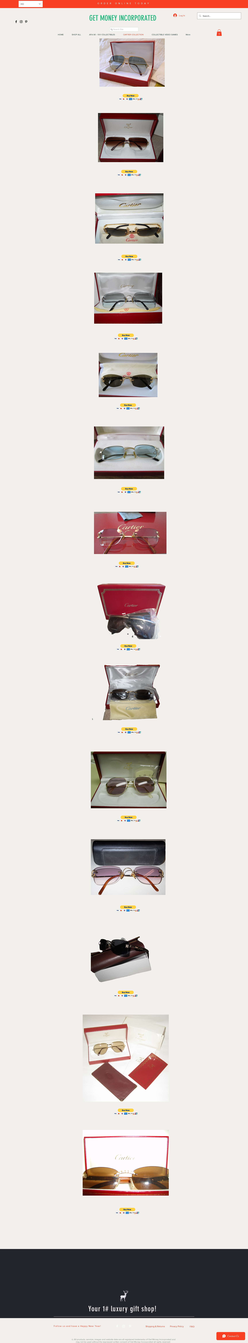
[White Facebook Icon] (117, 1326)
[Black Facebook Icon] (16, 21)
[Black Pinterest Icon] (26, 21)
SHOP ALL (88, 1322)
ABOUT (158, 1322)
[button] (219, 32)
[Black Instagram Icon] (21, 21)
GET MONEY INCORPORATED (122, 18)
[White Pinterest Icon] (130, 1326)
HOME (71, 1322)
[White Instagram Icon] (123, 1326)
